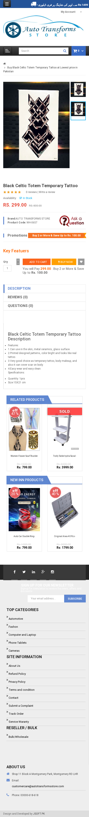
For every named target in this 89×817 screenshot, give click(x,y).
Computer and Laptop (22, 634)
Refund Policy (17, 673)
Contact (13, 697)
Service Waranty (19, 721)
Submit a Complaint (21, 705)
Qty (5, 261)
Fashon (13, 626)
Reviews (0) (18, 297)
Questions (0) (20, 306)
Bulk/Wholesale (18, 736)
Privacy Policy (17, 681)
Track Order (16, 713)
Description (19, 288)
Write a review (47, 192)
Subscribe (75, 598)
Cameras (14, 650)
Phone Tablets (18, 642)
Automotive (16, 618)
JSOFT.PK (39, 813)
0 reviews (31, 192)
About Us (14, 665)
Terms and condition (22, 689)
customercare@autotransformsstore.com (38, 786)
